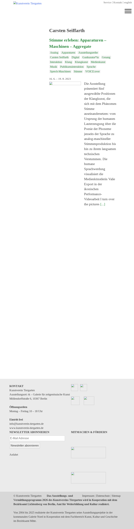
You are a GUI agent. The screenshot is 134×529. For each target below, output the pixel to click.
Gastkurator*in (90, 57)
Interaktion (56, 62)
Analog (54, 52)
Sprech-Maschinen (60, 71)
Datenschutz (103, 495)
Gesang (106, 57)
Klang (68, 62)
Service (107, 2)
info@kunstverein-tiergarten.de (26, 423)
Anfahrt (13, 454)
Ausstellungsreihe (88, 52)
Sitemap (116, 495)
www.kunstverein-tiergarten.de (26, 427)
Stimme (78, 71)
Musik (53, 66)
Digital (75, 57)
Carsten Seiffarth (59, 57)
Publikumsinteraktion (72, 66)
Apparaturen (68, 52)
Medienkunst (98, 62)
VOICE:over (92, 71)
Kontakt (117, 2)
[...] (102, 204)
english (128, 2)
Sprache (91, 66)
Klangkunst (81, 62)
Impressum (88, 495)
